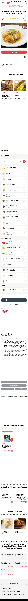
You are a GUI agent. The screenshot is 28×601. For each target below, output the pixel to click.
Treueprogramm (5, 586)
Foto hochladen (14, 381)
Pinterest (10, 594)
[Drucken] (25, 57)
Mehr (25, 396)
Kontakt (3, 591)
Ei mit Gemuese (5, 569)
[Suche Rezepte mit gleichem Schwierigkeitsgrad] (25, 19)
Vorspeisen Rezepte (19, 396)
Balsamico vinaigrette (7, 554)
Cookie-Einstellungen (6, 588)
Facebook (4, 594)
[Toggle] (25, 2)
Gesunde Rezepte (9, 396)
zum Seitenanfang (14, 583)
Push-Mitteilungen (21, 586)
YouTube (15, 594)
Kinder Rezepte (12, 395)
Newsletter (13, 586)
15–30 (2, 18)
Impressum (13, 591)
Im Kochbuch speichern (14, 385)
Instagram (21, 594)
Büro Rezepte (20, 395)
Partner (19, 591)
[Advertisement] (14, 469)
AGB (8, 591)
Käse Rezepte (5, 395)
